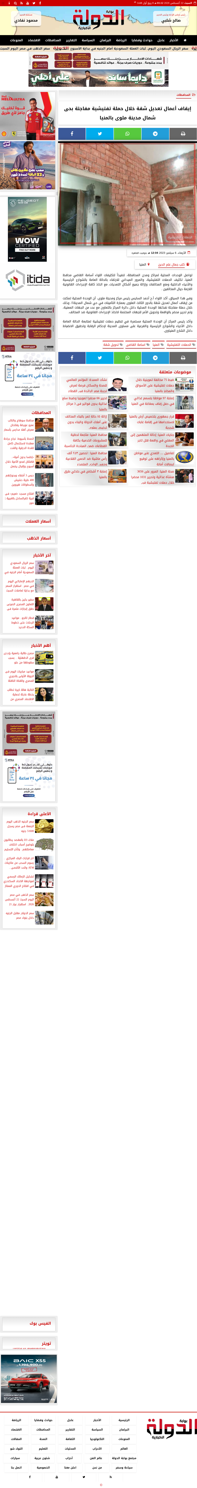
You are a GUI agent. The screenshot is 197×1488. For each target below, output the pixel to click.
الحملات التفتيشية (179, 345)
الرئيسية (124, 1420)
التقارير (71, 40)
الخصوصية (43, 1467)
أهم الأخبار (41, 645)
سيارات (15, 1458)
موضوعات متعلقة (175, 372)
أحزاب (69, 1458)
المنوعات (16, 40)
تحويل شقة (111, 345)
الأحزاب (97, 1448)
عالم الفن (96, 1458)
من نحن (97, 1467)
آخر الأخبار (42, 555)
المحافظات (53, 40)
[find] (15, 3)
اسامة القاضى (136, 345)
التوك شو (16, 1448)
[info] (9, 3)
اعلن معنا (70, 1467)
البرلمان (105, 40)
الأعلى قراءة (39, 813)
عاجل (161, 40)
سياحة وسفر (124, 1467)
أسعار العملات (38, 521)
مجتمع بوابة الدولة (124, 1458)
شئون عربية (42, 1458)
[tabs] (3, 3)
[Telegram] (155, 134)
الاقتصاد (34, 40)
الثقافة (70, 1439)
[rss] (21, 3)
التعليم (43, 1448)
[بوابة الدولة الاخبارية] (29, 1379)
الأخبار (173, 40)
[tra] (29, 779)
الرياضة (121, 40)
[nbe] (98, 78)
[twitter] (34, 3)
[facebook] (40, 3)
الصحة (43, 1439)
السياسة (88, 40)
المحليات (70, 1448)
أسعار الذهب (39, 538)
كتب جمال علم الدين (171, 264)
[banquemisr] (98, 60)
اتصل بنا (16, 1467)
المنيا (157, 345)
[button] (5, 1379)
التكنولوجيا (97, 1439)
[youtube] (28, 3)
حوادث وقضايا (142, 40)
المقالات (16, 1439)
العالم (124, 1448)
